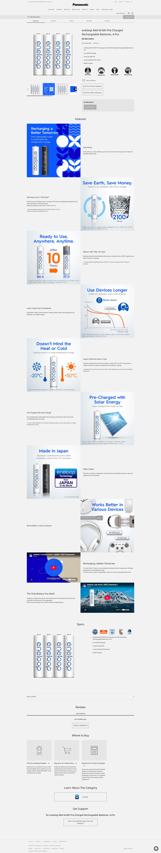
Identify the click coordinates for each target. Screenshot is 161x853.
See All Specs (31, 697)
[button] (35, 89)
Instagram (37, 845)
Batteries (38, 841)
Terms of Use (37, 848)
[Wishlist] (128, 13)
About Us (62, 848)
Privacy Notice (46, 848)
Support (107, 21)
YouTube (45, 845)
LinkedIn (57, 845)
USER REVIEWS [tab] (80, 714)
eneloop (54, 841)
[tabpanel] (80, 723)
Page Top (36, 21)
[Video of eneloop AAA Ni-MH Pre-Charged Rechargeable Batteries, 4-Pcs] (76, 89)
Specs (71, 21)
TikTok (50, 845)
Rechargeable (46, 841)
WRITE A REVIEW (79, 725)
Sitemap (30, 848)
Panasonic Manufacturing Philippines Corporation (40, 1)
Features (53, 21)
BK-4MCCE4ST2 (63, 841)
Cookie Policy (54, 848)
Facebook (31, 845)
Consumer (31, 841)
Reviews (89, 21)
